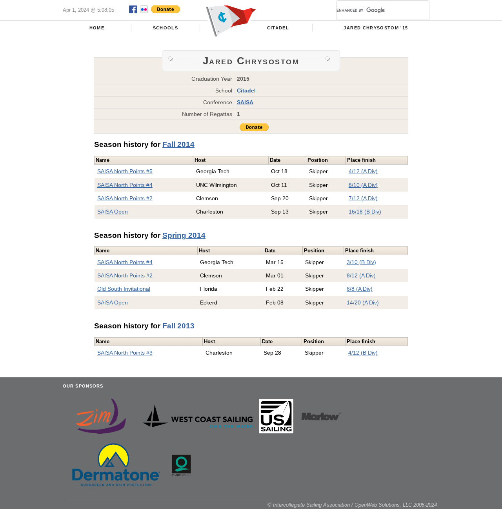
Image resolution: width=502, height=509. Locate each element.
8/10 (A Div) (363, 185)
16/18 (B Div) (365, 211)
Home (96, 27)
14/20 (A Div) (363, 302)
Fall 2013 (178, 326)
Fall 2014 (178, 144)
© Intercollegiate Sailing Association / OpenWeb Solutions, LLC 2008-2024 (352, 505)
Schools (165, 27)
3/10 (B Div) (361, 262)
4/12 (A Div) (363, 171)
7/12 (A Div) (363, 198)
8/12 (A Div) (361, 275)
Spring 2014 (184, 235)
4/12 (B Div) (363, 353)
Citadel (278, 27)
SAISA (245, 102)
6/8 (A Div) (360, 289)
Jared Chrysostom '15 (376, 27)
